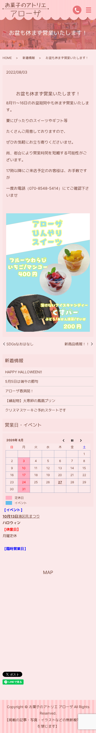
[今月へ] (72, 440)
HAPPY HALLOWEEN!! (23, 372)
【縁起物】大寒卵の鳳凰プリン (30, 400)
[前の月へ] (60, 440)
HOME (7, 58)
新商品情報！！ (77, 344)
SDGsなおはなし (20, 344)
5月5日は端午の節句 (21, 381)
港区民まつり (21, 516)
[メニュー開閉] (88, 10)
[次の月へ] (84, 440)
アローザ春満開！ (19, 391)
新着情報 (29, 58)
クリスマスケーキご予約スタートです (35, 410)
